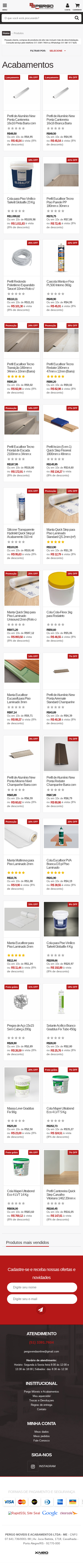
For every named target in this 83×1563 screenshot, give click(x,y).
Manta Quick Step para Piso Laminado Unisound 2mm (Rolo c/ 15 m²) (21, 618)
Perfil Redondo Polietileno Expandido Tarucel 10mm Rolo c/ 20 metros (20, 287)
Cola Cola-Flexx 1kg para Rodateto (59, 614)
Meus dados (41, 1431)
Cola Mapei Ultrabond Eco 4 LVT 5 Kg (60, 1110)
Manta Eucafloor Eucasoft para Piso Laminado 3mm (18, 698)
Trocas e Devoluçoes (41, 1400)
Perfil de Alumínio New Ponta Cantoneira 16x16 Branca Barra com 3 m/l (61, 121)
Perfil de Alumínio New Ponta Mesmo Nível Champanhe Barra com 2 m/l (21, 783)
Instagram (47, 1466)
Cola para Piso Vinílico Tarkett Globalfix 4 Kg (61, 944)
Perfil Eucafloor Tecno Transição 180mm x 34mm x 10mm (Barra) (21, 367)
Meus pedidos (41, 1436)
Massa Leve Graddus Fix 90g (20, 1110)
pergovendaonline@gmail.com (41, 1351)
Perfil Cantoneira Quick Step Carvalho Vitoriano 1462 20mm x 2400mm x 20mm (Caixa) (61, 1198)
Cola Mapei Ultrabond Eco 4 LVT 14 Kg (20, 1192)
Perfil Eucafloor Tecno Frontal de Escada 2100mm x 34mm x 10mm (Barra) (20, 452)
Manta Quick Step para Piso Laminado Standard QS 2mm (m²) (61, 533)
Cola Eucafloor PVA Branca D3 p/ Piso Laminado (59, 864)
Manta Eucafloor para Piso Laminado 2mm (20, 944)
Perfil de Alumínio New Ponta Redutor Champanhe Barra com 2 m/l (61, 783)
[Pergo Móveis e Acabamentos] (41, 4)
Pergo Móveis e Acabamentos (41, 1391)
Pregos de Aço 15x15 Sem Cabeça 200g (20, 1027)
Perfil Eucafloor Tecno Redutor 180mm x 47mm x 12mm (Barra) (60, 367)
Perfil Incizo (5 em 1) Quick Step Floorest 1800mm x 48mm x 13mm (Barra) (59, 452)
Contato (41, 1409)
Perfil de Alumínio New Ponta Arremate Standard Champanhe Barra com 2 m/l (61, 700)
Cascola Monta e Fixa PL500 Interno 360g (60, 283)
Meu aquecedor (42, 1396)
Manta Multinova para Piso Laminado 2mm (20, 862)
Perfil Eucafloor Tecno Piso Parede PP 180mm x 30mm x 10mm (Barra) (60, 204)
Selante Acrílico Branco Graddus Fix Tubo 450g (61, 1027)
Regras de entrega (41, 1404)
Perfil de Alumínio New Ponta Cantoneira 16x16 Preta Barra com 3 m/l (21, 121)
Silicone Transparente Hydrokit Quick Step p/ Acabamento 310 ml (20, 533)
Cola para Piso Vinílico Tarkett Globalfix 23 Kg (21, 200)
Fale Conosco (41, 1440)
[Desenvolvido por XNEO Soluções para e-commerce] (41, 1551)
